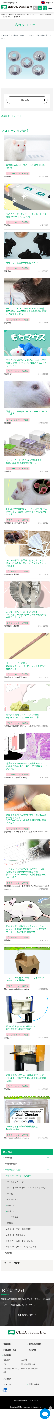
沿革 (5, 1364)
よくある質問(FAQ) (20, 523)
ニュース (7, 1384)
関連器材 (8, 225)
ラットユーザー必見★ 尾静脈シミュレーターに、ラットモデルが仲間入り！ (26, 666)
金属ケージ (11, 1205)
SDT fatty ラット (18, 832)
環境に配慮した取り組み (30, 1369)
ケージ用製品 (12, 1217)
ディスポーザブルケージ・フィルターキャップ (26, 1188)
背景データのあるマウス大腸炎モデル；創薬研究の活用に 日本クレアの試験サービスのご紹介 (26, 766)
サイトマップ (35, 1400)
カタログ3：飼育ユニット (16, 1235)
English (49, 2)
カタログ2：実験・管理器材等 (18, 1229)
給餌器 (10, 1223)
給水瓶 (10, 1194)
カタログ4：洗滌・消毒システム (19, 1241)
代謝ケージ (11, 1211)
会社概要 (24, 1360)
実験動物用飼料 (18, 726)
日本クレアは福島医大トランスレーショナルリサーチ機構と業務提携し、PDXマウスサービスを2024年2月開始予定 (26, 929)
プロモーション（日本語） (18, 174)
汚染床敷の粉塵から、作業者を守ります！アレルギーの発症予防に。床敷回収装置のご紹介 (26, 1078)
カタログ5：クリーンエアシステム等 (21, 1247)
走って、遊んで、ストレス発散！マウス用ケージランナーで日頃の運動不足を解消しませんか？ (26, 614)
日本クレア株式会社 (7, 14)
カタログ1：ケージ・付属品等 (41, 14)
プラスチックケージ (15, 1182)
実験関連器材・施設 (23, 14)
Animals (15, 886)
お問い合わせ (25, 100)
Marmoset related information (16, 989)
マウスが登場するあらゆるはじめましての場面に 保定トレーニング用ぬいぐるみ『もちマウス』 (26, 363)
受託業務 (8, 1253)
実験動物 (8, 176)
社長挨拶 (7, 1360)
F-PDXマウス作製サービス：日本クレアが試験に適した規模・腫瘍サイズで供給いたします (26, 512)
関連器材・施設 (10, 1350)
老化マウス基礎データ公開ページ (22, 263)
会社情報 (7, 1355)
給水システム (7, 17)
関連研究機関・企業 (28, 1364)
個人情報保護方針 (20, 1400)
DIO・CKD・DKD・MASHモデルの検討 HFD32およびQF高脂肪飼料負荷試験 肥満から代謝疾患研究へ (27, 311)
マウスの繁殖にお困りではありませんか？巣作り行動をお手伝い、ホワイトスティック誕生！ (26, 563)
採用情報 (7, 1379)
